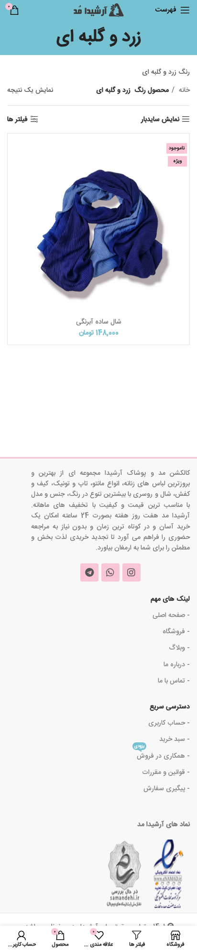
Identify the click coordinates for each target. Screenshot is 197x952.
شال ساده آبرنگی (98, 322)
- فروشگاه (176, 632)
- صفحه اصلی (171, 615)
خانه (183, 90)
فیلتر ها (17, 119)
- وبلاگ (179, 648)
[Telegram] (89, 572)
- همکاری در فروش (162, 755)
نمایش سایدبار (160, 119)
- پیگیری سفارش (166, 789)
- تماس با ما (174, 681)
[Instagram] (131, 572)
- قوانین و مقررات (166, 772)
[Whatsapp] (110, 572)
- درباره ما (177, 665)
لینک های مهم (170, 599)
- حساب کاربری (169, 723)
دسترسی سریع (170, 707)
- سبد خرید (174, 739)
